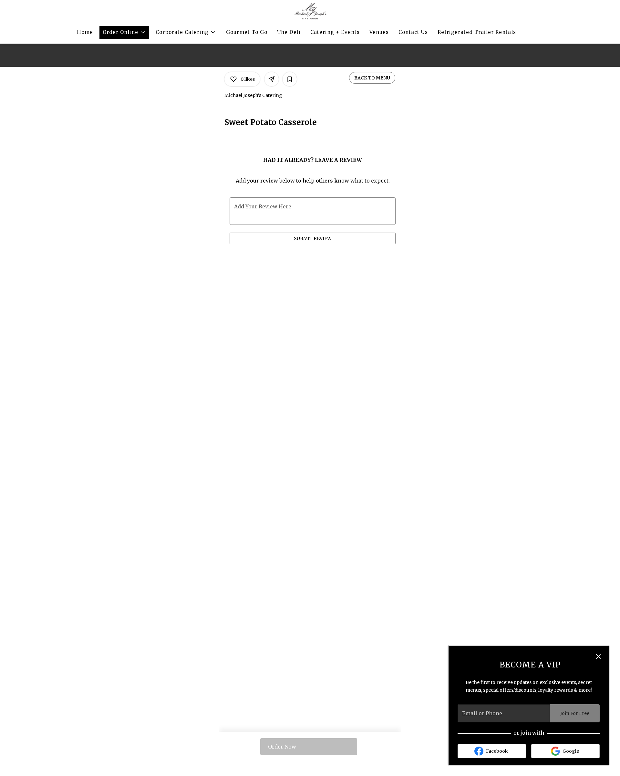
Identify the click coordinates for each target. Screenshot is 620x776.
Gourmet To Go (246, 32)
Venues (379, 32)
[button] (124, 32)
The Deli (289, 32)
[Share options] (271, 79)
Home (85, 32)
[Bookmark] (290, 79)
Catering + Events (335, 32)
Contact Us (413, 32)
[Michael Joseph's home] (310, 11)
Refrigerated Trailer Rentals (477, 32)
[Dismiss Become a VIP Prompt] (598, 656)
